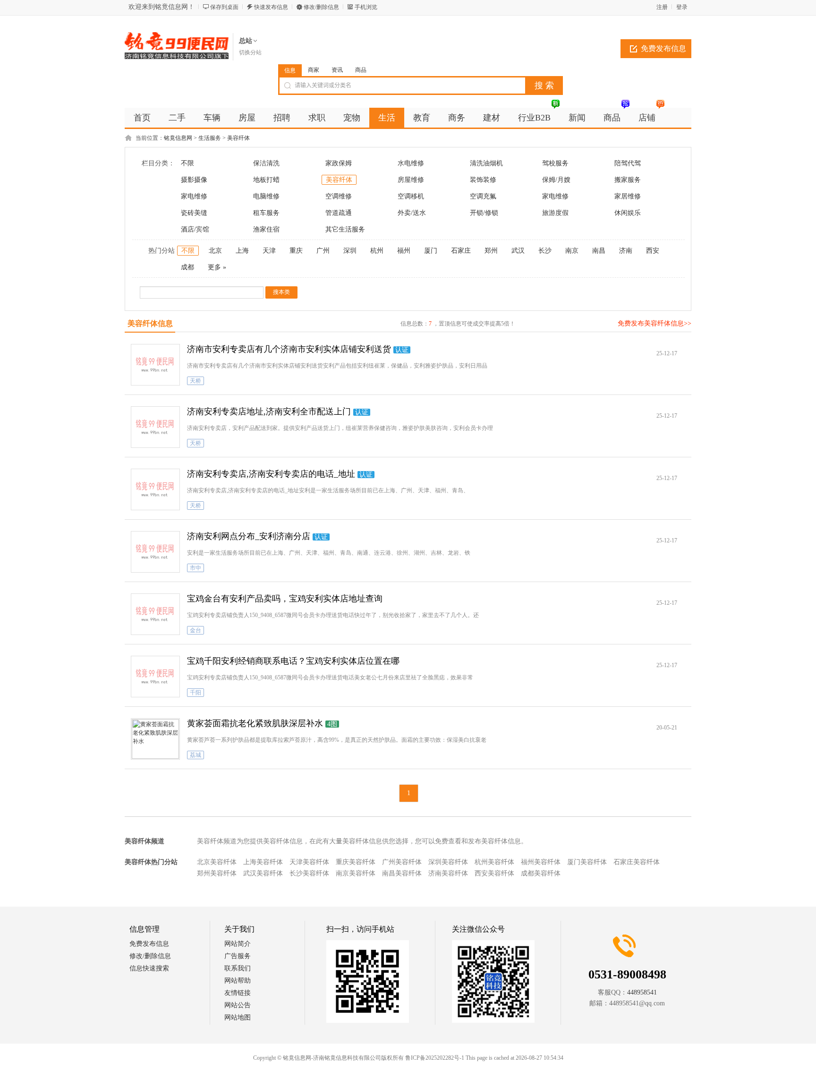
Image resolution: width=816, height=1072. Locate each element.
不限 (187, 163)
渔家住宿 (266, 229)
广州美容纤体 (402, 862)
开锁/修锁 (484, 212)
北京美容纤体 (217, 862)
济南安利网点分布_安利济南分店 (248, 536)
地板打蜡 (266, 179)
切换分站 (250, 52)
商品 (360, 70)
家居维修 (627, 196)
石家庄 (461, 250)
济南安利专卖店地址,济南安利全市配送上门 (269, 411)
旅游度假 (555, 212)
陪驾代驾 (627, 163)
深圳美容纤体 (448, 862)
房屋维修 (411, 179)
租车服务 (266, 212)
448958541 (642, 992)
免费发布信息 (663, 48)
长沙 (545, 250)
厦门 (430, 250)
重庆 (296, 250)
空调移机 (411, 196)
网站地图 (237, 1017)
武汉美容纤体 (263, 873)
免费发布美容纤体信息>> (654, 323)
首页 (142, 117)
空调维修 (338, 196)
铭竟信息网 (178, 138)
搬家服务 (627, 179)
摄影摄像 (194, 179)
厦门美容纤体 (587, 862)
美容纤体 (238, 138)
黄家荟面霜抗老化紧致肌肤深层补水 (255, 723)
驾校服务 (555, 163)
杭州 (376, 250)
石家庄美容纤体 (636, 862)
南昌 (598, 250)
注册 (662, 7)
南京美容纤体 (355, 873)
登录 (682, 7)
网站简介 (237, 943)
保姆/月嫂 (556, 179)
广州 (323, 250)
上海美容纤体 (263, 862)
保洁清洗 (266, 163)
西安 (652, 250)
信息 (290, 70)
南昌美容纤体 (402, 873)
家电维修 (194, 196)
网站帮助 (237, 980)
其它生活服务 (345, 229)
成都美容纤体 (541, 873)
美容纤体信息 (150, 323)
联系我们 (237, 968)
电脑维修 (266, 196)
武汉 (518, 250)
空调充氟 (483, 196)
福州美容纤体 (541, 862)
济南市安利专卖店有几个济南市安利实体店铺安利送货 (289, 349)
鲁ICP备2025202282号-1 (434, 1058)
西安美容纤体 (494, 873)
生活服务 (209, 138)
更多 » (217, 267)
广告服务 (237, 956)
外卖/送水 (412, 212)
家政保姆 (338, 163)
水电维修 (411, 163)
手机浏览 (366, 7)
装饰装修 (483, 179)
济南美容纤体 (448, 873)
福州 (403, 250)
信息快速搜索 (149, 968)
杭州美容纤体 (494, 862)
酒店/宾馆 (195, 229)
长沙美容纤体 (309, 873)
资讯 (337, 70)
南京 (571, 250)
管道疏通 (338, 212)
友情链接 (237, 992)
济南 (625, 250)
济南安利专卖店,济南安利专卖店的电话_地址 (271, 474)
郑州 (491, 250)
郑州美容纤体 (217, 873)
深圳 (350, 250)
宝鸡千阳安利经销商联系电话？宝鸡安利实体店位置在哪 (293, 661)
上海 (242, 250)
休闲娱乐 (627, 212)
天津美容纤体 (309, 862)
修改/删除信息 (321, 7)
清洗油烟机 (486, 163)
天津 (269, 250)
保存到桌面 (224, 7)
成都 (187, 267)
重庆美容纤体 (355, 862)
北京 (215, 250)
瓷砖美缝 (194, 212)
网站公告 (237, 1005)
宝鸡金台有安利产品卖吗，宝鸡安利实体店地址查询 (284, 598)
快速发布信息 (271, 7)
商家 (313, 70)
